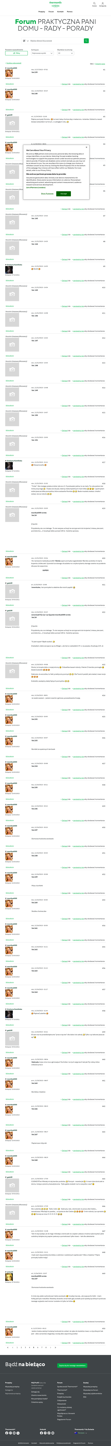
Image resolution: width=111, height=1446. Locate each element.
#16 (103, 437)
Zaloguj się (35, 1392)
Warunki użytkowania (46, 1443)
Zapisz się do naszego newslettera (72, 1365)
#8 (104, 241)
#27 (103, 764)
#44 (103, 1157)
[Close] (86, 147)
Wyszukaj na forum (90, 1390)
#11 (103, 313)
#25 (103, 717)
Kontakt (34, 1443)
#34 (103, 926)
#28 (103, 785)
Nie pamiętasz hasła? (39, 1399)
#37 (103, 989)
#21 (103, 585)
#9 (104, 266)
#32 (103, 874)
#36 (103, 968)
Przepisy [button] (41, 12)
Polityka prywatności (64, 1443)
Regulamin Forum (64, 1419)
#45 (103, 1179)
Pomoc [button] (70, 12)
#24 (103, 695)
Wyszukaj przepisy (12, 1387)
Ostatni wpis (100, 64)
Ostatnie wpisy (37, 1402)
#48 (103, 1252)
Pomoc (90, 1443)
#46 (103, 1206)
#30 (103, 827)
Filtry (18, 53)
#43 (103, 1132)
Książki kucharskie (64, 1397)
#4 (104, 144)
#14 (103, 388)
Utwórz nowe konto (39, 1395)
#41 (103, 1081)
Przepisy (8, 1383)
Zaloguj (65, 84)
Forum (59, 1383)
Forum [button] (51, 12)
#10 (103, 287)
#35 (103, 947)
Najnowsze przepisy (13, 1393)
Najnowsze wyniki (39, 53)
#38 (103, 1011)
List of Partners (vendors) (36, 188)
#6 (104, 191)
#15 (103, 413)
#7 (104, 216)
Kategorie (9, 1390)
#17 (103, 462)
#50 (103, 1329)
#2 (104, 91)
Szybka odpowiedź (14, 63)
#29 (103, 806)
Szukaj (85, 1383)
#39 (103, 1032)
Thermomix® (62, 1390)
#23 (103, 665)
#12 (103, 338)
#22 (103, 612)
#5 (104, 165)
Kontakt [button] (60, 12)
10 (59, 53)
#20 (103, 558)
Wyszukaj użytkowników (92, 1393)
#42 (103, 1106)
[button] (94, 4)
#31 (103, 853)
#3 (104, 117)
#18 (103, 484)
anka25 (10, 1272)
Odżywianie (61, 1400)
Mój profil (38, 1385)
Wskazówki (61, 1404)
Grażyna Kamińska (14, 265)
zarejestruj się (78, 84)
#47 (103, 1231)
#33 (103, 900)
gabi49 (9, 115)
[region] (56, 172)
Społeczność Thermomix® (67, 1387)
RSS (84, 1397)
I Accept (63, 194)
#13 (103, 363)
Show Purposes (47, 194)
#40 (103, 1059)
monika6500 (12, 68)
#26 (103, 738)
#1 (104, 70)
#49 (103, 1273)
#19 (103, 508)
